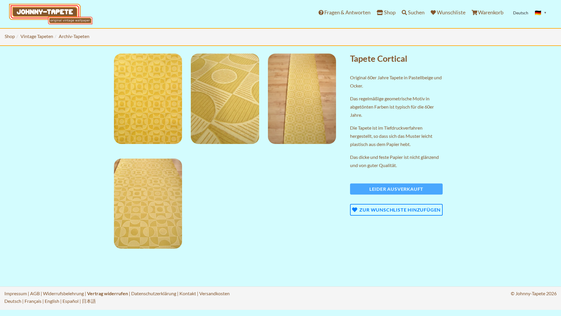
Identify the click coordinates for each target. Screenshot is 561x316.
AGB (35, 293)
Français (33, 301)
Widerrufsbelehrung (63, 293)
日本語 (89, 301)
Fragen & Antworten (346, 12)
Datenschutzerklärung (153, 293)
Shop (389, 12)
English (52, 301)
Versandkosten (214, 293)
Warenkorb (490, 12)
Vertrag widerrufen (107, 293)
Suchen (416, 12)
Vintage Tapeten (36, 36)
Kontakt (187, 293)
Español (71, 301)
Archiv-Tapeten (74, 36)
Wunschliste (450, 12)
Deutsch (12, 301)
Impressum (15, 293)
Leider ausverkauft (396, 189)
